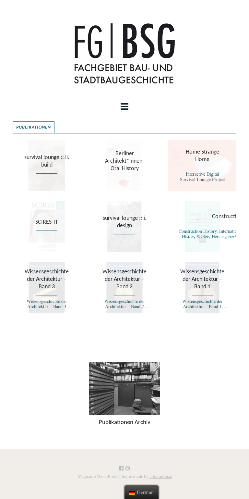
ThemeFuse (160, 476)
